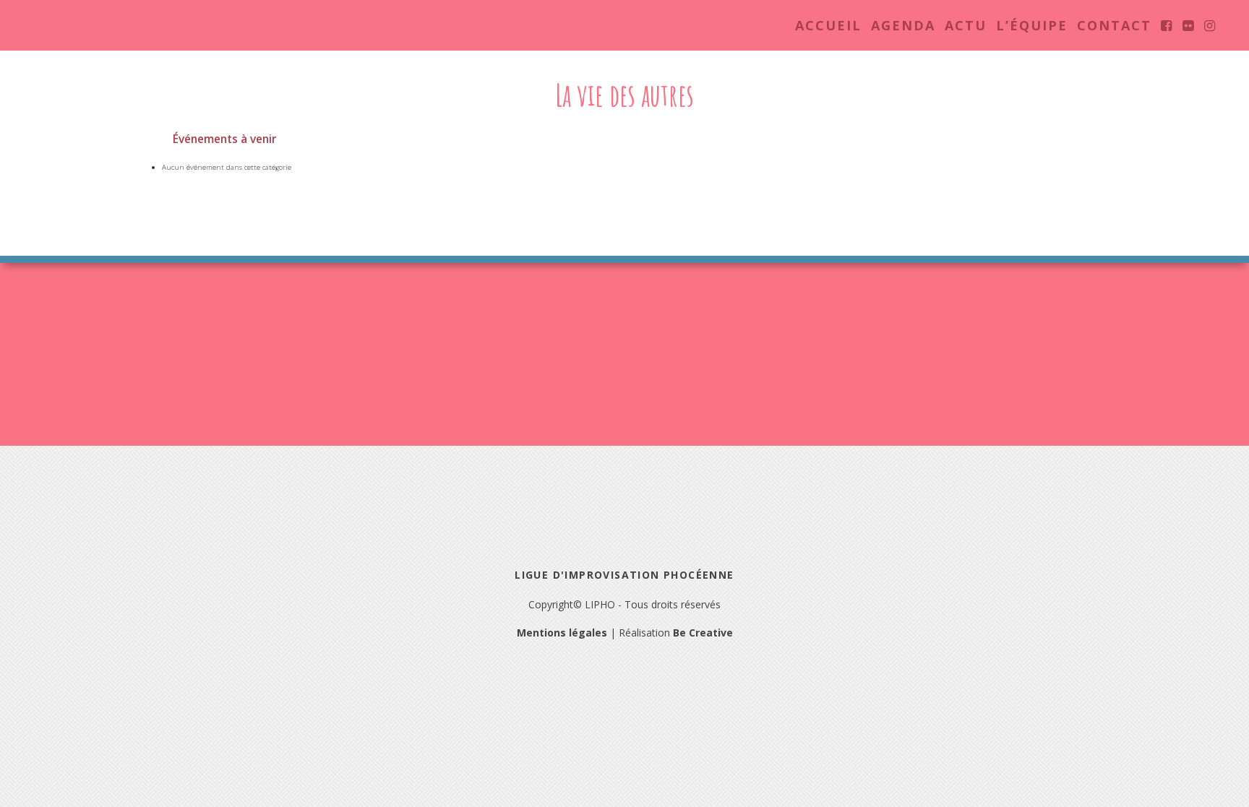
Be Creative (703, 632)
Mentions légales (562, 632)
